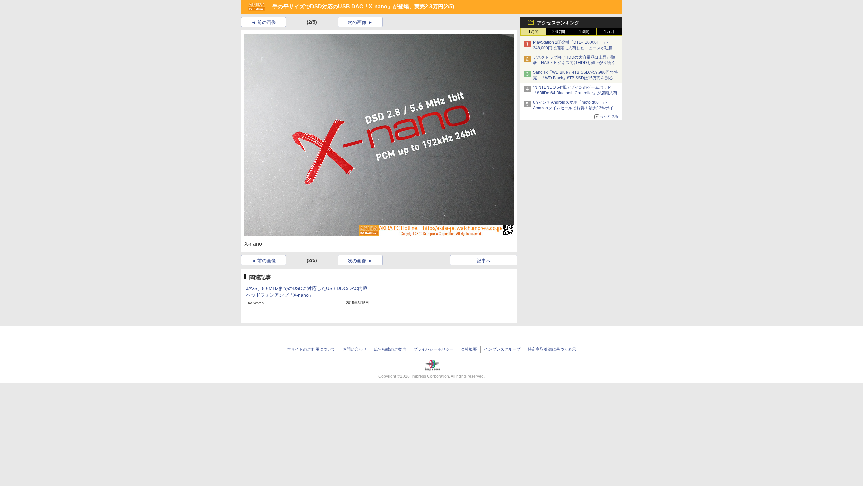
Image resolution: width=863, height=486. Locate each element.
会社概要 (469, 349)
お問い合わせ (355, 349)
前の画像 (266, 22)
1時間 (533, 31)
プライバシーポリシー (433, 349)
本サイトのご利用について (311, 349)
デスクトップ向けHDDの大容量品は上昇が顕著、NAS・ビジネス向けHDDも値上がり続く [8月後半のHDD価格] (576, 63)
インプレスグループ (502, 349)
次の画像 (357, 22)
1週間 (584, 31)
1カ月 (609, 31)
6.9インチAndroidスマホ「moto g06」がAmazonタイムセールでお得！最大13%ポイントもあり (575, 108)
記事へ (484, 260)
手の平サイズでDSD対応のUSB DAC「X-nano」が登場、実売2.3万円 (357, 6)
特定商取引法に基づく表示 (552, 349)
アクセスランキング (558, 22)
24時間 (558, 31)
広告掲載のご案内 (390, 349)
